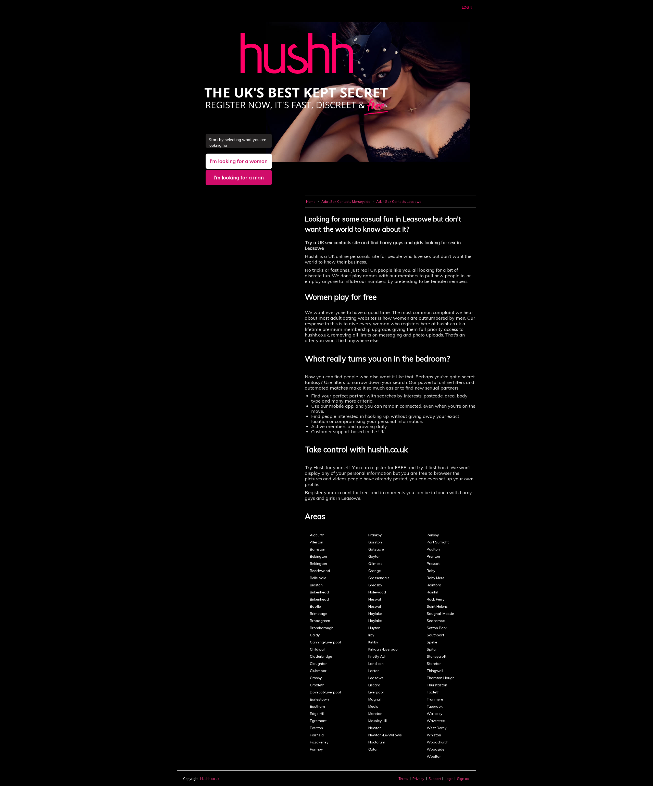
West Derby (436, 728)
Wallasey (434, 713)
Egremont (318, 720)
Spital (431, 649)
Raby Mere (435, 578)
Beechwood (320, 570)
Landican (376, 663)
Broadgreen (320, 620)
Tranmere (435, 699)
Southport (435, 635)
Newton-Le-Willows (385, 735)
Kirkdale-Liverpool (383, 649)
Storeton (434, 663)
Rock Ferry (435, 599)
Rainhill (432, 592)
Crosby (316, 678)
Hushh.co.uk (209, 779)
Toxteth (433, 692)
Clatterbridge (321, 656)
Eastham (317, 706)
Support (435, 779)
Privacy (418, 779)
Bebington (318, 556)
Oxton (373, 749)
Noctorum (376, 742)
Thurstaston (437, 685)
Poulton (433, 549)
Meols (373, 706)
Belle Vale (318, 578)
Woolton (434, 756)
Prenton (433, 556)
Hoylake (375, 613)
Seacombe (436, 620)
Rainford (434, 585)
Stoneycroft (436, 656)
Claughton (319, 663)
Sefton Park (437, 628)
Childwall (317, 649)
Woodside (435, 749)
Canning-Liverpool (325, 642)
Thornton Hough (441, 678)
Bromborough (321, 628)
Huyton (374, 628)
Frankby (375, 535)
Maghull (374, 699)
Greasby (375, 585)
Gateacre (376, 549)
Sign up (463, 779)
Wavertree (436, 720)
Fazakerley (319, 742)
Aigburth (317, 535)
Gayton (374, 556)
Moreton (375, 713)
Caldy (315, 635)
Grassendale (379, 578)
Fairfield (317, 735)
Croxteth (317, 685)
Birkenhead (319, 592)
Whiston (434, 735)
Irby (371, 635)
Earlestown (319, 699)
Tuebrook (435, 706)
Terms (403, 779)
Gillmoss (375, 563)
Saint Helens (437, 606)
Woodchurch (437, 742)
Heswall (375, 599)
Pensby (433, 535)
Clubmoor (318, 670)
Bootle (315, 606)
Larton (374, 670)
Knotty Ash (377, 656)
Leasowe (376, 678)
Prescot (433, 563)
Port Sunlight (438, 542)
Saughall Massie (440, 613)
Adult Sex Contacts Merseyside (346, 201)
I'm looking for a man (239, 177)
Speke (432, 642)
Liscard (374, 685)
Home (311, 201)
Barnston (317, 549)
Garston (375, 542)
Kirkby (373, 642)
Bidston (316, 585)
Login (467, 7)
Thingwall (435, 670)
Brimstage (318, 613)
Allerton (316, 542)
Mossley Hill (377, 720)
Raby (431, 570)
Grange (374, 570)
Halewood (377, 592)
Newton (375, 728)
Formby (316, 749)
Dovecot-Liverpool (325, 692)
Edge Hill (317, 713)
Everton (316, 728)
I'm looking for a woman (239, 161)
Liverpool (376, 692)
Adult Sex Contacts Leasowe (398, 201)
